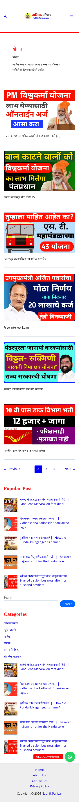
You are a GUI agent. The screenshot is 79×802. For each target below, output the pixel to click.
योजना (7, 643)
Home (39, 770)
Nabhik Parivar (52, 793)
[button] (5, 16)
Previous (12, 469)
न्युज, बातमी (10, 630)
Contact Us (39, 781)
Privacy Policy (39, 786)
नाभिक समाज (11, 623)
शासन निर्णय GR (12, 650)
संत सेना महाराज (12, 656)
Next (69, 469)
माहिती (7, 636)
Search (8, 597)
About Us (39, 775)
